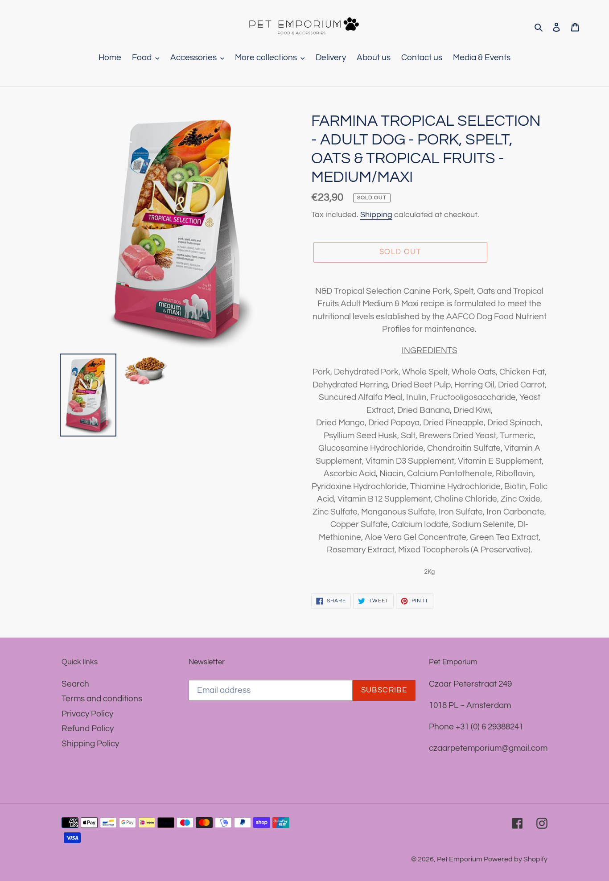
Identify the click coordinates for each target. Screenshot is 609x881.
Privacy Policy (87, 713)
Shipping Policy (90, 743)
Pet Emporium (460, 859)
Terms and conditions (102, 698)
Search (75, 683)
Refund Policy (88, 728)
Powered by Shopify (515, 859)
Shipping (376, 214)
